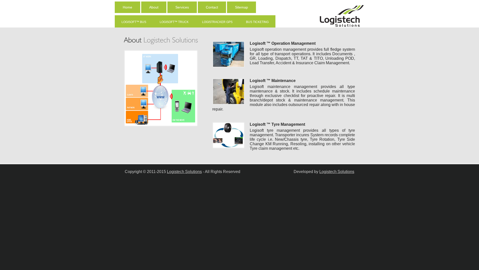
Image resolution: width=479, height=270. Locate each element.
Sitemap (241, 7)
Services (182, 7)
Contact (212, 7)
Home (127, 7)
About (153, 7)
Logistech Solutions (184, 171)
